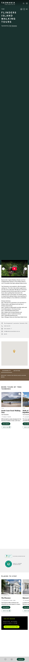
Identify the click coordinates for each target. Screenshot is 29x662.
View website (6, 423)
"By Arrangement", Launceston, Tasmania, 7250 (15, 323)
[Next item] (25, 268)
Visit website (7, 328)
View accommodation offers (11, 626)
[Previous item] (3, 268)
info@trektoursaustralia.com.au (12, 331)
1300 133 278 (7, 326)
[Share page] (27, 9)
